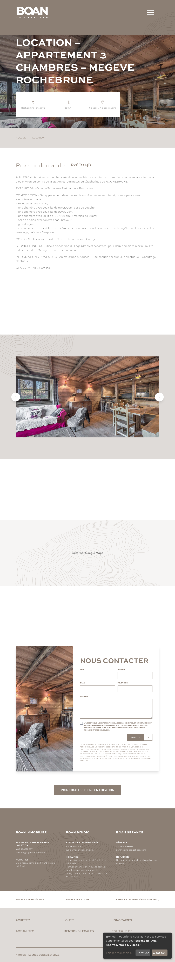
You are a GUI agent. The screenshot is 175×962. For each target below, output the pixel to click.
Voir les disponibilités (42, 288)
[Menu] (150, 12)
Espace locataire (78, 899)
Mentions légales (79, 931)
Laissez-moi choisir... (119, 953)
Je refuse (143, 953)
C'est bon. (159, 953)
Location (38, 137)
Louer (69, 920)
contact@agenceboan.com (125, 754)
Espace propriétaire (30, 899)
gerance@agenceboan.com (131, 849)
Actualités (25, 931)
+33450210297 (24, 848)
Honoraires (121, 920)
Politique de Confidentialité (113, 758)
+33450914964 (124, 846)
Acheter (23, 920)
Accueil (21, 137)
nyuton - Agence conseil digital (37, 954)
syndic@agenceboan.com (80, 849)
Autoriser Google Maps (87, 553)
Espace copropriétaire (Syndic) (137, 899)
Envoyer (135, 737)
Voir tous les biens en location (87, 790)
